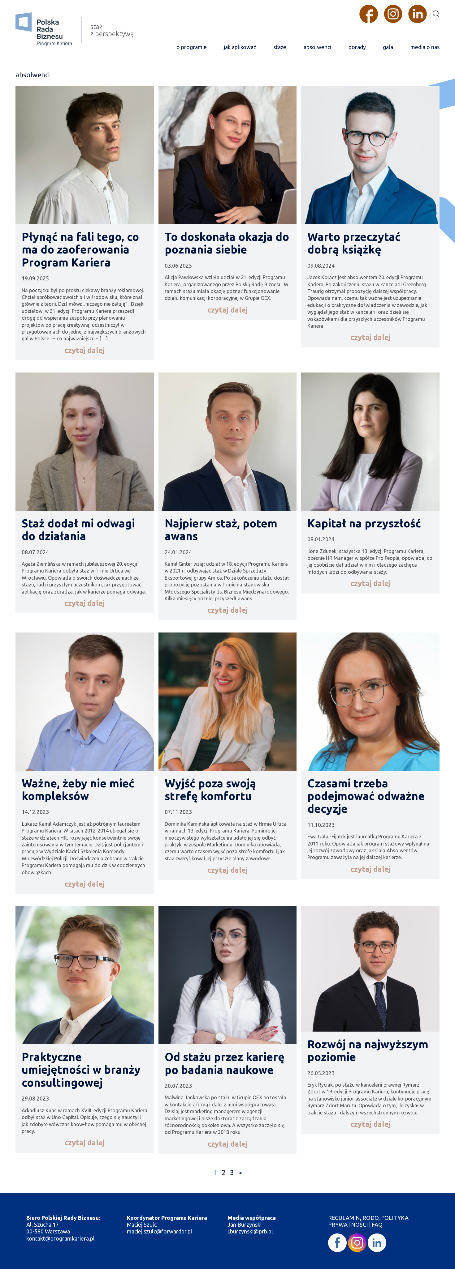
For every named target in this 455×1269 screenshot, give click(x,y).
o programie (191, 47)
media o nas (425, 47)
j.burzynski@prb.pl (251, 1231)
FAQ (377, 1224)
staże (279, 47)
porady (357, 47)
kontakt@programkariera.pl (61, 1238)
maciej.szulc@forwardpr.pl (159, 1231)
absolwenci (317, 47)
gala (388, 47)
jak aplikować (240, 47)
